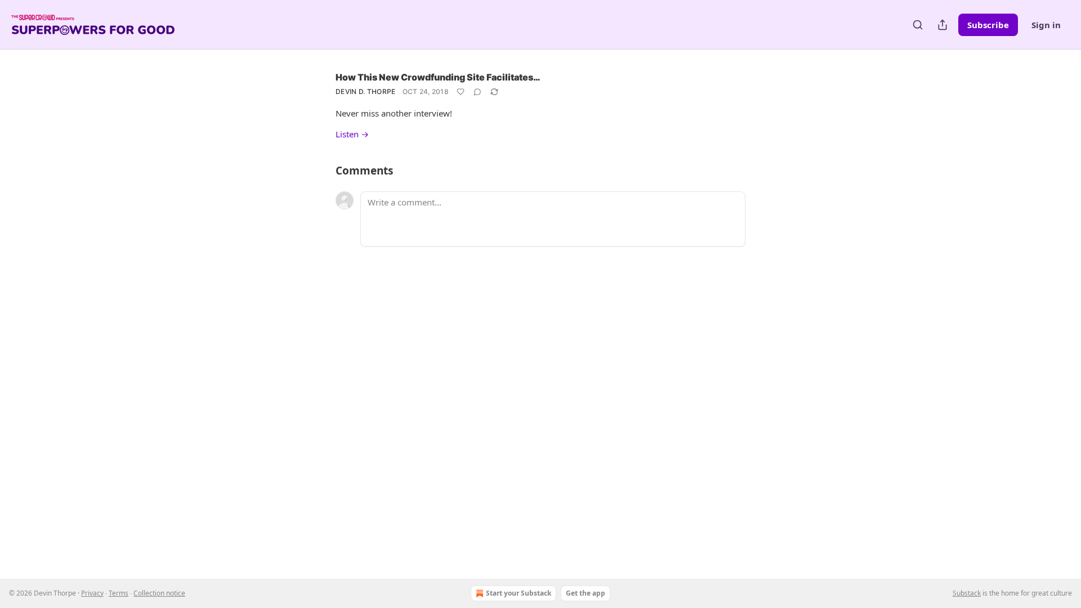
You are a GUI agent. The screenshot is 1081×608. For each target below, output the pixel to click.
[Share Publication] (942, 25)
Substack (967, 593)
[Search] (917, 25)
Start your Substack (518, 593)
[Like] (460, 92)
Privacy (92, 593)
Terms (118, 593)
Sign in (1046, 24)
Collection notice (159, 593)
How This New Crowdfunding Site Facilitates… (438, 77)
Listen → (352, 134)
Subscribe (988, 24)
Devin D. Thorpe (366, 91)
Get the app (585, 593)
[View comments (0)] (477, 92)
